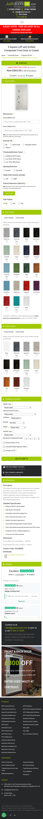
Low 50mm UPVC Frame (13, 159)
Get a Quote (23, 14)
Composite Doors (13, 55)
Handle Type (7, 404)
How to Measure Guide (8, 765)
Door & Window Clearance (30, 734)
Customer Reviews (28, 762)
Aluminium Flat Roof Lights (31, 724)
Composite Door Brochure (16, 555)
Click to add (9, 193)
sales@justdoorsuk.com (16, 628)
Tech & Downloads (7, 762)
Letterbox (6, 417)
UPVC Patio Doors (7, 734)
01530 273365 (17, 630)
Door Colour (9, 212)
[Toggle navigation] (21, 22)
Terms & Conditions (7, 808)
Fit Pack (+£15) (10, 450)
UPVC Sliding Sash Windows (31, 712)
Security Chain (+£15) (12, 442)
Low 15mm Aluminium (13, 162)
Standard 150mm (31, 145)
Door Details (10, 81)
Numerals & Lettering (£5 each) (13, 438)
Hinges (5, 426)
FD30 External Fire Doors (8, 721)
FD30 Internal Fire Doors (8, 718)
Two (21, 203)
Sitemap (32, 808)
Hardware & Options (13, 399)
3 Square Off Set (26, 55)
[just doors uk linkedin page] (14, 815)
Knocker (5, 422)
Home (3, 55)
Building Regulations (7, 773)
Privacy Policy (17, 808)
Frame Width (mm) (9, 118)
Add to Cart (20, 459)
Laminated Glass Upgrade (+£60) (16, 446)
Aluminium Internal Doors (9, 752)
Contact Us (26, 774)
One (14, 203)
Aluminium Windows (29, 718)
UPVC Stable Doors (7, 737)
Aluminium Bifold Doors (8, 740)
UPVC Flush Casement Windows (32, 709)
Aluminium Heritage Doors (9, 746)
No (6, 145)
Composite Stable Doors (9, 715)
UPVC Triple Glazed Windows (31, 715)
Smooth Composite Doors (9, 712)
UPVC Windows (27, 706)
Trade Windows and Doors (30, 768)
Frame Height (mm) (9, 126)
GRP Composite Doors (8, 706)
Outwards (19, 170)
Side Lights (26, 727)
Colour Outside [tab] (8, 218)
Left (7, 179)
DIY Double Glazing (28, 765)
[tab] (21, 81)
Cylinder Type (7, 431)
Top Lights (26, 731)
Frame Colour (10, 326)
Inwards (8, 170)
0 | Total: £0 (22, 17)
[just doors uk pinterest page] (10, 815)
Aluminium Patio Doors (8, 743)
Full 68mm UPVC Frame (13, 156)
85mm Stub (16, 145)
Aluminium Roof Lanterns (30, 721)
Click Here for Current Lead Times (21, 32)
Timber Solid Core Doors (9, 709)
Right (15, 179)
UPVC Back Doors (7, 727)
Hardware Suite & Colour (10, 411)
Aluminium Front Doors (8, 749)
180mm (8, 147)
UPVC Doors (5, 724)
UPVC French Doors (7, 731)
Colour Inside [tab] (20, 218)
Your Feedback (27, 771)
